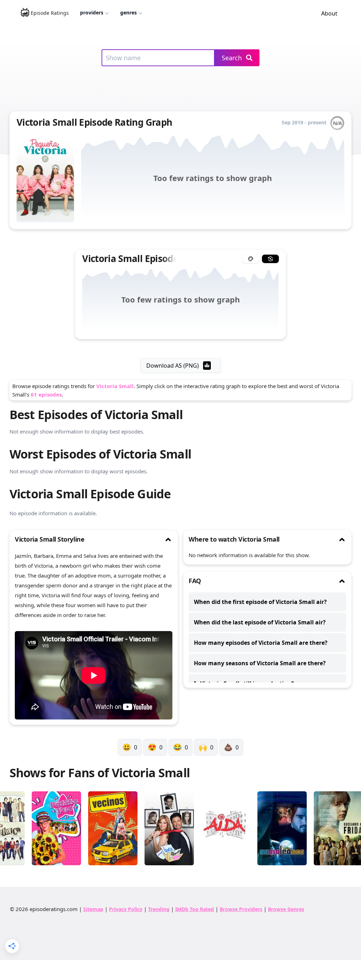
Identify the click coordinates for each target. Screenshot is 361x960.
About (329, 13)
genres (128, 12)
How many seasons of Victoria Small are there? (260, 663)
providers (91, 12)
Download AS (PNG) (172, 365)
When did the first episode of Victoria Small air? (260, 602)
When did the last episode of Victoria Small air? (260, 622)
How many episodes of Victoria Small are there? (261, 643)
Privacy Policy (125, 909)
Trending (159, 909)
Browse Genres (286, 909)
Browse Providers (241, 909)
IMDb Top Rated (194, 909)
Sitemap (93, 909)
